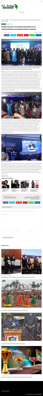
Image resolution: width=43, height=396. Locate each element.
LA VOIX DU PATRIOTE (5, 391)
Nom (2, 230)
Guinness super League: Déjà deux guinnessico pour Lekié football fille (10, 197)
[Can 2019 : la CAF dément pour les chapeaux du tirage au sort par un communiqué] (21, 360)
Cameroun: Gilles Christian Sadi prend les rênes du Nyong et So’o (13, 343)
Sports (4, 347)
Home (2, 19)
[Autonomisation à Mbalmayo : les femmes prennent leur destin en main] (21, 293)
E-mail (16, 230)
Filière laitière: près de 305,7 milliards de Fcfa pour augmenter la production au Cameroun (18, 277)
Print (41, 32)
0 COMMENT (4, 32)
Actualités (7, 19)
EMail (36, 32)
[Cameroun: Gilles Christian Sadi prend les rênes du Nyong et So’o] (21, 327)
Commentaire (4, 214)
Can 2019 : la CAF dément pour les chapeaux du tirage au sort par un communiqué (16, 377)
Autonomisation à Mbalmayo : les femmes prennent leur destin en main (14, 310)
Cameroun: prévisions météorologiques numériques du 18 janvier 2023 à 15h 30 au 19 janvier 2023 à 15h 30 (31, 197)
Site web (29, 230)
